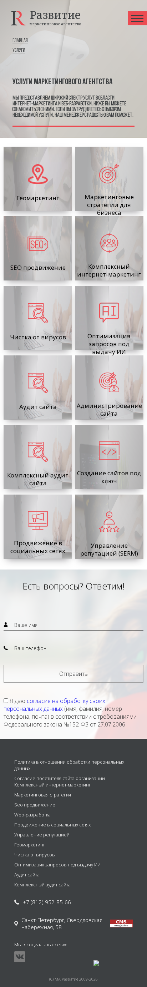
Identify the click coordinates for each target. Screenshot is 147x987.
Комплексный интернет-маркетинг (52, 784)
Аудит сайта (27, 874)
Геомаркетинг (29, 844)
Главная (20, 40)
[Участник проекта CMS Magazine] (121, 923)
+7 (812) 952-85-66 (47, 902)
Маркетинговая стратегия (42, 794)
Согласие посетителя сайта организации (59, 778)
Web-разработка (32, 814)
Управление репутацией (42, 834)
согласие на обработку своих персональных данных (54, 705)
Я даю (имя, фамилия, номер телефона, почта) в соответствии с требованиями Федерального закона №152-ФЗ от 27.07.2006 (70, 712)
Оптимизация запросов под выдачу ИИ (57, 864)
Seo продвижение (34, 804)
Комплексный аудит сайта (42, 884)
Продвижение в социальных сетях (52, 824)
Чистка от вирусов (34, 854)
